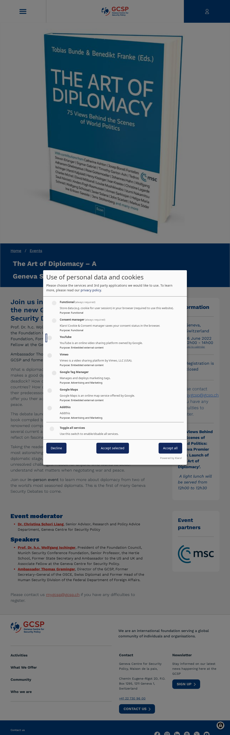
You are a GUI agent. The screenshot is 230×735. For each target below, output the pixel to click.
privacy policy (91, 290)
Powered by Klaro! (171, 458)
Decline (56, 448)
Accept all (170, 448)
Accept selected (112, 448)
